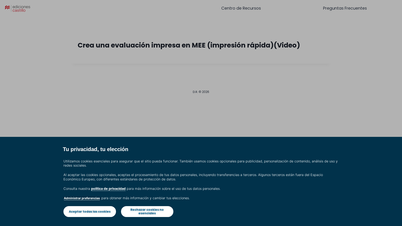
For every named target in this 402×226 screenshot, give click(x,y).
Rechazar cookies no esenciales (147, 211)
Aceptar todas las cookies (90, 211)
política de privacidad (108, 188)
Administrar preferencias (82, 198)
